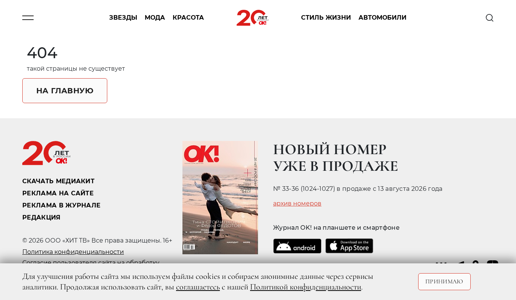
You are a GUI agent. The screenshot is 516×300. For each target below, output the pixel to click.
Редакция (41, 217)
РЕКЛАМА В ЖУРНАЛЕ (61, 205)
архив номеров (297, 203)
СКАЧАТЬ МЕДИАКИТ (58, 181)
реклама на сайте (58, 193)
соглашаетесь (198, 287)
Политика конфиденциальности (73, 251)
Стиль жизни (326, 18)
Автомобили (382, 18)
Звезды (123, 18)
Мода (155, 18)
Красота (188, 18)
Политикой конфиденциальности (305, 287)
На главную (64, 90)
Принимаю (444, 281)
